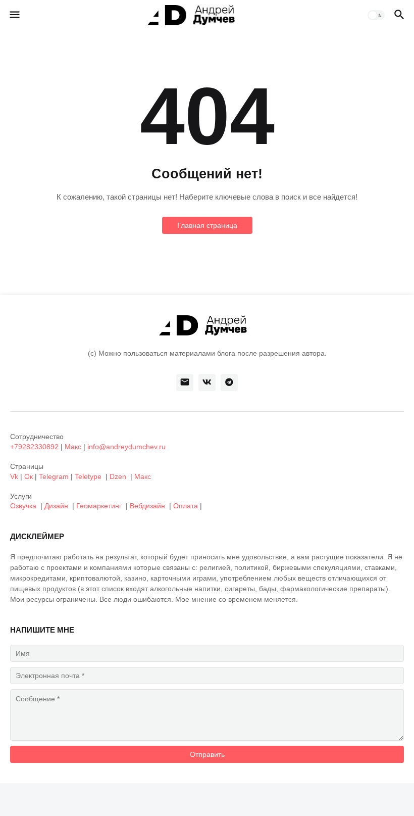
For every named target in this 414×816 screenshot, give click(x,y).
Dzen (118, 476)
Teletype (88, 476)
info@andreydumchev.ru (126, 447)
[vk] (207, 382)
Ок (28, 476)
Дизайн (56, 506)
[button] (14, 15)
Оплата (185, 506)
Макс (73, 447)
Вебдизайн (147, 506)
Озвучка (23, 506)
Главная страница (207, 225)
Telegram (54, 476)
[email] (184, 382)
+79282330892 (34, 447)
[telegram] (229, 382)
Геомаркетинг (99, 506)
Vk (14, 476)
